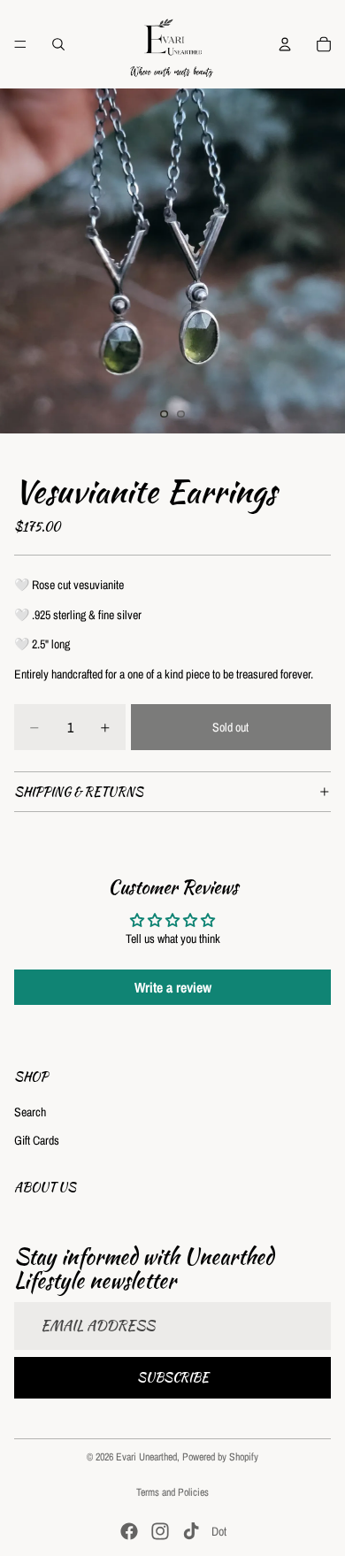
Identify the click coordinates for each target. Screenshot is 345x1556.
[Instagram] (160, 1531)
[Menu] (20, 44)
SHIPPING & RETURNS (78, 792)
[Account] (284, 44)
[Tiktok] (191, 1531)
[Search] (58, 44)
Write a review (172, 987)
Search (30, 1112)
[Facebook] (129, 1531)
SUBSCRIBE (173, 1376)
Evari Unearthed (146, 1457)
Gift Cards (36, 1139)
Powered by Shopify (220, 1457)
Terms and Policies (172, 1492)
